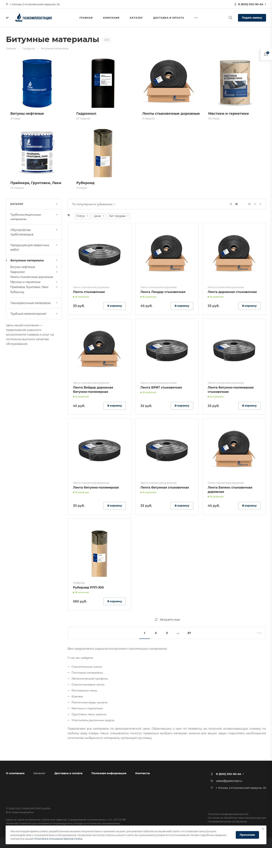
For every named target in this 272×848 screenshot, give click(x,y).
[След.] (257, 633)
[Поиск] (230, 18)
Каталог (39, 773)
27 (189, 633)
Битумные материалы (27, 260)
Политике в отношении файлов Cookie (58, 838)
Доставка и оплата (68, 773)
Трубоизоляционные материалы (25, 217)
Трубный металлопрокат (28, 313)
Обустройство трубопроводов (21, 232)
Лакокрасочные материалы (30, 303)
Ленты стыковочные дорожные (31, 277)
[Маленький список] (231, 204)
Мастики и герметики (25, 282)
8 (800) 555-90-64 (250, 4)
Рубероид (17, 292)
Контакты (142, 773)
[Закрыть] (263, 829)
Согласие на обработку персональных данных (237, 817)
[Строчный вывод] (255, 204)
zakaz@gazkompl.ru (229, 781)
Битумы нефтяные (22, 267)
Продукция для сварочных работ (29, 247)
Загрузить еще (170, 619)
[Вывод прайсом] (260, 204)
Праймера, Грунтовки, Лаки (29, 287)
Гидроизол (17, 272)
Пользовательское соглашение (227, 821)
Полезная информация (108, 773)
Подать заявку (252, 17)
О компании (15, 773)
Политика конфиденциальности (228, 813)
